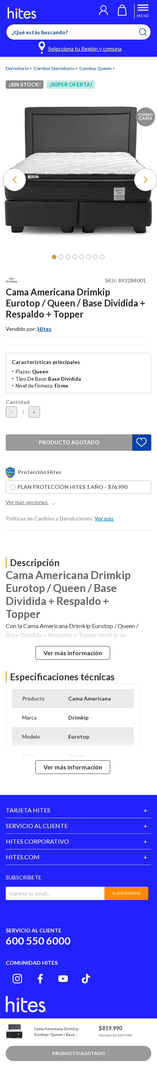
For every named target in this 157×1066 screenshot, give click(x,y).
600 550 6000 (38, 940)
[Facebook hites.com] (40, 978)
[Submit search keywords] (147, 32)
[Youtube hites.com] (63, 978)
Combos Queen (95, 68)
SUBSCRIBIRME (126, 893)
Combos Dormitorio (54, 68)
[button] (103, 11)
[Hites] (22, 13)
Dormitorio (17, 68)
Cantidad (18, 402)
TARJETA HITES (28, 810)
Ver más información (72, 652)
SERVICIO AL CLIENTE (37, 825)
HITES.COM (23, 856)
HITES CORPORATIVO (37, 841)
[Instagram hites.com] (17, 978)
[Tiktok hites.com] (86, 978)
